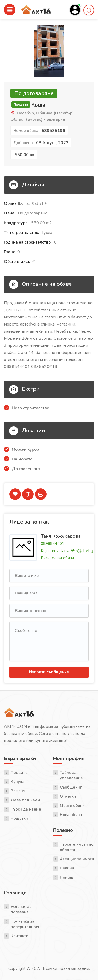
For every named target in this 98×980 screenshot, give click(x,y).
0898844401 (52, 543)
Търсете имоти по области (77, 847)
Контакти (19, 936)
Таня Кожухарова (61, 536)
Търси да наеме (26, 809)
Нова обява (71, 814)
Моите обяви (72, 805)
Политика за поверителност (25, 924)
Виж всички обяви (57, 557)
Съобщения (71, 787)
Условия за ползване (21, 909)
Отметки (68, 796)
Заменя (18, 791)
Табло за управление (71, 775)
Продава (19, 772)
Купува (17, 781)
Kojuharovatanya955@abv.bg (67, 550)
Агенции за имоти (77, 859)
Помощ (66, 877)
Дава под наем (25, 800)
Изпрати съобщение (49, 672)
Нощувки (19, 818)
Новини (67, 868)
